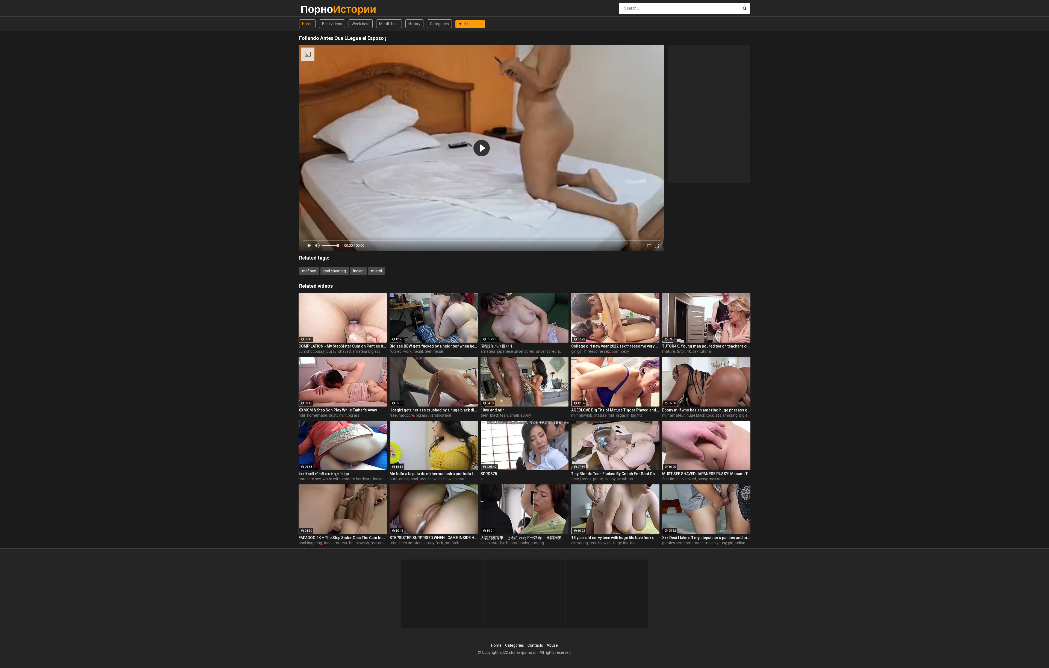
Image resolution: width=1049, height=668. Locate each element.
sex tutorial (702, 351)
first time (670, 479)
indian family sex (749, 543)
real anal (378, 543)
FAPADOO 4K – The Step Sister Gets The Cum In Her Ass (343, 537)
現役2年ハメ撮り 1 (496, 346)
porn (616, 351)
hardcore (406, 415)
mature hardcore (357, 479)
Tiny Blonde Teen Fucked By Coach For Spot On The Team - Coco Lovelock (615, 474)
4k (689, 351)
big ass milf (749, 415)
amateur (488, 351)
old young (579, 543)
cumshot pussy (312, 351)
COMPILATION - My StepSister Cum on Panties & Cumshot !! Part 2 (343, 346)
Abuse (552, 645)
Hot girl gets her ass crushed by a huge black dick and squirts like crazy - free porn (434, 410)
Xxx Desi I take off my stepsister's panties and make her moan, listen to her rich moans (706, 537)
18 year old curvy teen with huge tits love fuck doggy (615, 537)
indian (358, 271)
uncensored (546, 351)
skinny (610, 479)
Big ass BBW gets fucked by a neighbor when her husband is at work (434, 346)
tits (632, 543)
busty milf (337, 415)
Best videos (332, 24)
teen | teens (581, 479)
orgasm (622, 415)
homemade (317, 415)
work (407, 351)
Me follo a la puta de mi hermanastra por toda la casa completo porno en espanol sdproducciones (434, 474)
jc (559, 351)
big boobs (508, 543)
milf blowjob (581, 415)
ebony (525, 415)
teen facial (434, 351)
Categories (439, 24)
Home (307, 24)
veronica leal (440, 415)
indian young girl (719, 543)
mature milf (604, 415)
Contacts (535, 645)
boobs (523, 543)
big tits (637, 415)
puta (393, 479)
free (393, 415)
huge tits (620, 543)
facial (418, 351)
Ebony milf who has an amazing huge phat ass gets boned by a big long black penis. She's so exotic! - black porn (706, 410)
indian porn (382, 479)
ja (482, 479)
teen (484, 415)
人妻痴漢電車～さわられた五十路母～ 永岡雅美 (521, 537)
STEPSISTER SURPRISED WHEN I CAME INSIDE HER (434, 537)
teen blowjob (431, 479)
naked (690, 479)
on (681, 479)
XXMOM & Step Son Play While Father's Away (338, 410)
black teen (499, 415)
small (514, 415)
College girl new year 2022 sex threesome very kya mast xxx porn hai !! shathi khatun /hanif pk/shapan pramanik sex (615, 346)
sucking (537, 543)
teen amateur (335, 543)
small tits (625, 479)
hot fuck (452, 543)
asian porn (490, 543)
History (414, 24)
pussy (331, 351)
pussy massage (711, 479)
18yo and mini (493, 410)
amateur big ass (366, 351)
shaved (344, 351)
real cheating (334, 271)
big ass (354, 415)
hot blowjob (359, 543)
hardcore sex (310, 479)
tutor (681, 351)
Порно (314, 9)
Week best (361, 24)
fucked (396, 351)
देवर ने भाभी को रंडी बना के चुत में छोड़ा (324, 474)
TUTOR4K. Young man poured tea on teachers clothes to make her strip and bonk (706, 346)
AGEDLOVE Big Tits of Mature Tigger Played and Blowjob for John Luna (615, 410)
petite (598, 479)
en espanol (408, 479)
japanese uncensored (515, 351)
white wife (332, 479)
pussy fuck (434, 543)
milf (302, 415)
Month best (389, 24)
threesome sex (597, 351)
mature (668, 351)
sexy (625, 351)
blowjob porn (454, 479)
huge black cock (700, 415)
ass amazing (726, 415)
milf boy (309, 271)
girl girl (576, 351)
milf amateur (673, 415)
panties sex (672, 543)
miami (376, 271)
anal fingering (310, 543)
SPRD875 (489, 474)
